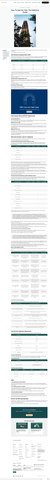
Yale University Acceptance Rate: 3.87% (6, 52)
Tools (26, 455)
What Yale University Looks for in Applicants (6, 55)
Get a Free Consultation (45, 2)
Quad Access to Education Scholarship (16, 454)
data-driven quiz (16, 88)
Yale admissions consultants (21, 401)
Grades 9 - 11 (14, 447)
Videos (26, 452)
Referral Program (33, 454)
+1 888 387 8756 (47, 0)
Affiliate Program (33, 448)
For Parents (20, 454)
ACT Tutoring (21, 447)
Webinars (26, 2)
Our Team (20, 451)
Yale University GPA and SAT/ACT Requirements (6, 54)
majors (26, 356)
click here (23, 52)
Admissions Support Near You (21, 458)
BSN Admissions (15, 452)
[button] (15, 3)
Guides (26, 447)
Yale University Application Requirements (5, 58)
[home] (4, 2)
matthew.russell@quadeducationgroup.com (42, 460)
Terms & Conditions (33, 451)
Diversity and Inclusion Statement (34, 446)
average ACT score (20, 132)
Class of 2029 (17, 80)
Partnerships (32, 456)
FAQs (3, 59)
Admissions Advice (24, 211)
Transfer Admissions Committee (31, 383)
